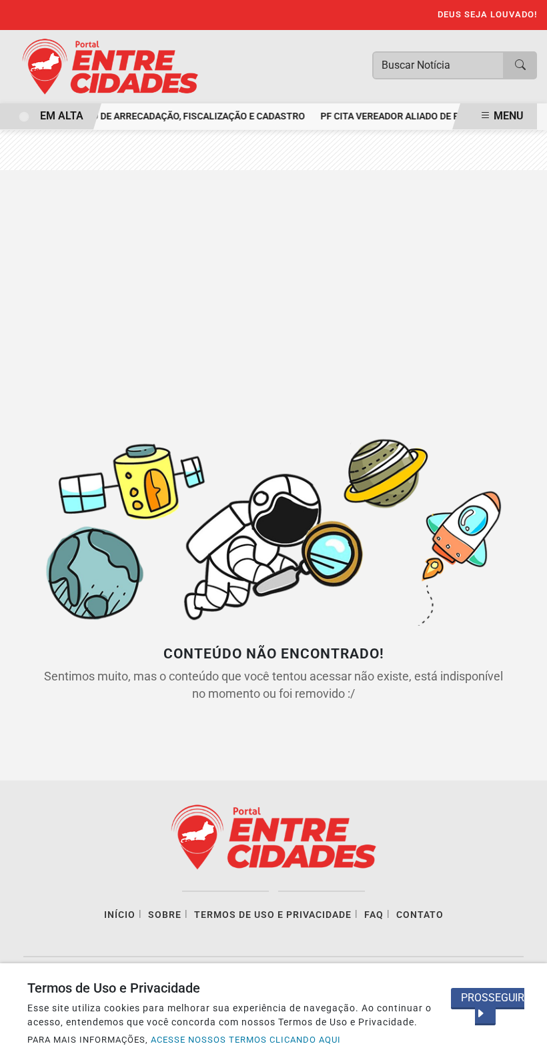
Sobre (164, 915)
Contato (420, 915)
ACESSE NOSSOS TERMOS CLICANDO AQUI (246, 1040)
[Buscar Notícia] (520, 65)
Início (119, 915)
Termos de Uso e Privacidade (273, 915)
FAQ (374, 915)
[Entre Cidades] (110, 65)
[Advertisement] (273, 290)
